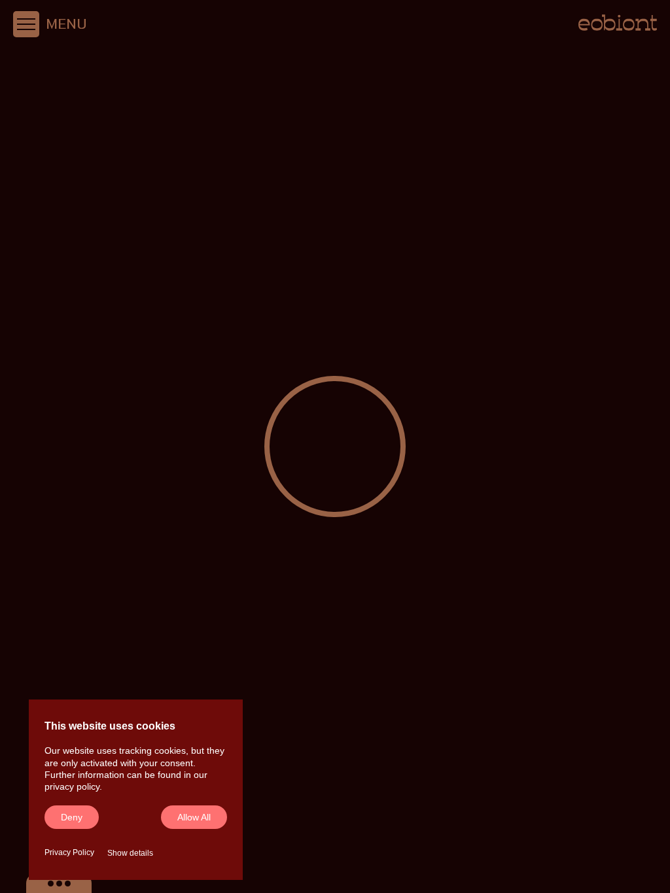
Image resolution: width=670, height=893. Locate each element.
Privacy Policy (69, 852)
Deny (71, 817)
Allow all (194, 817)
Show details (130, 853)
